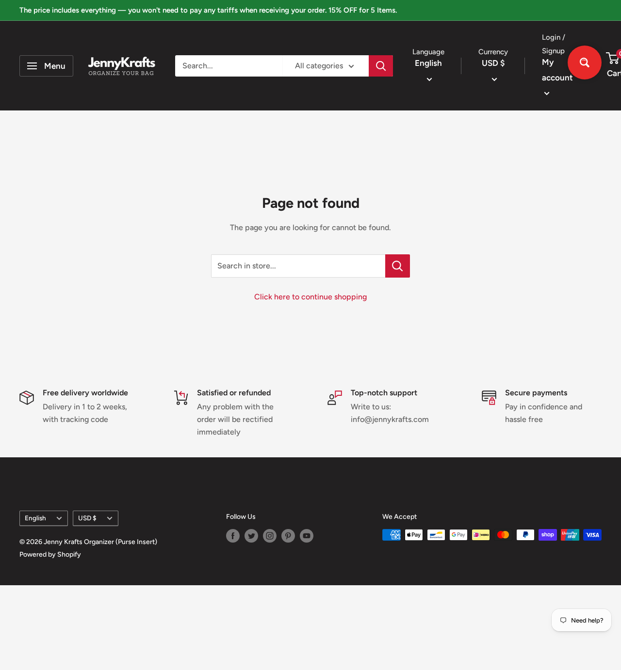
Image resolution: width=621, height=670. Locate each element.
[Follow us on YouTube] (306, 536)
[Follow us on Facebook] (233, 536)
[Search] (381, 66)
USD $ (87, 518)
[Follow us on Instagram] (270, 536)
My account (557, 69)
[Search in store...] (397, 266)
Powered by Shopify (50, 554)
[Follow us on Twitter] (251, 536)
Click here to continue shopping (310, 296)
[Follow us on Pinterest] (288, 536)
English (35, 518)
